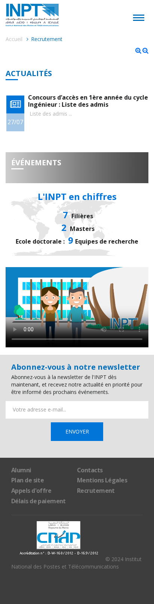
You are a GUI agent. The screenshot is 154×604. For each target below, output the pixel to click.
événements (36, 163)
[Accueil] (77, 15)
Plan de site (27, 480)
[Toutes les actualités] (15, 104)
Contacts (90, 470)
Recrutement (96, 490)
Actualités (29, 73)
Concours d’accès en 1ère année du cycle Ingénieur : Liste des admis (88, 101)
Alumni (21, 470)
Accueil (14, 39)
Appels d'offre (31, 490)
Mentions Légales (102, 480)
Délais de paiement (38, 501)
